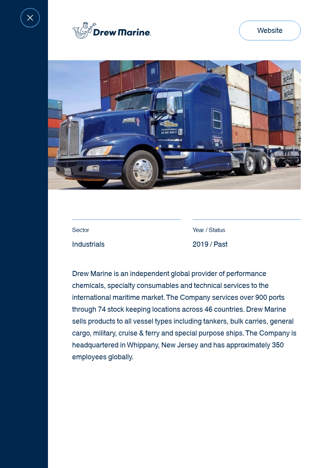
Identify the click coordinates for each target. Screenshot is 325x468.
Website (272, 32)
